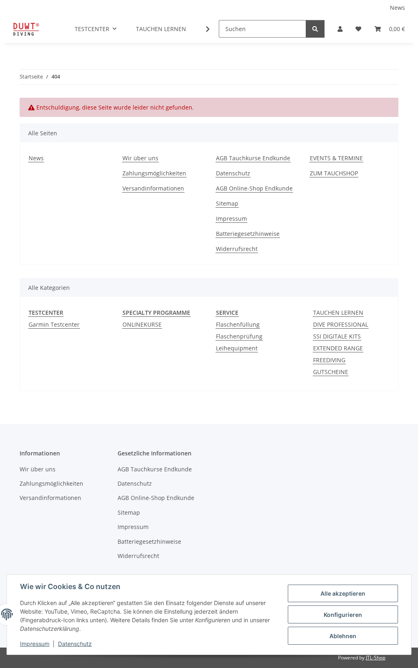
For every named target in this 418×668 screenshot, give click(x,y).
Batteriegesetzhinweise (248, 234)
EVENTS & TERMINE (336, 158)
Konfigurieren (343, 614)
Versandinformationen (153, 188)
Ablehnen (342, 635)
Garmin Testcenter (54, 324)
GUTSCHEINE (330, 372)
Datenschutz (75, 643)
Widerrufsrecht (237, 249)
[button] (340, 29)
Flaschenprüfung (239, 336)
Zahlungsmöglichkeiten (154, 173)
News (397, 7)
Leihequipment (237, 348)
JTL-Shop (375, 657)
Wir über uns (140, 158)
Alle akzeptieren (342, 593)
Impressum (34, 643)
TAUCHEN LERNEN (338, 312)
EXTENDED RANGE (338, 348)
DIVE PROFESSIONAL (340, 324)
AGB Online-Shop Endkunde (254, 188)
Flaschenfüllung (238, 324)
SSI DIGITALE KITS (337, 336)
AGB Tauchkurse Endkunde (253, 158)
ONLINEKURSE (142, 324)
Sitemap (227, 203)
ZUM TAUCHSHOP (334, 173)
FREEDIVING (329, 360)
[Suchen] (315, 29)
